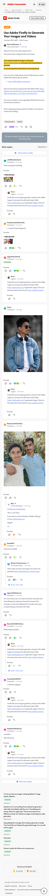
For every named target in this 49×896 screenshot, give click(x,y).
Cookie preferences (10, 889)
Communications (9, 122)
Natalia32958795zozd (14, 729)
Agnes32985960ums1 (14, 593)
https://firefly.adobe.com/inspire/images (27, 571)
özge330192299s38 (13, 257)
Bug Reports (7, 819)
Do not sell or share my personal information (30, 889)
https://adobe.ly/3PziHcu (36, 205)
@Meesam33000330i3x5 (17, 509)
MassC (13, 192)
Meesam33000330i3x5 (14, 424)
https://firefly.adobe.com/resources (19, 81)
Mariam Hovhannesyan (19, 563)
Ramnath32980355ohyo (15, 624)
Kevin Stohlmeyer (13, 44)
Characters (7, 838)
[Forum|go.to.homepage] (16, 4)
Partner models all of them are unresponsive (19, 848)
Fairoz (9, 307)
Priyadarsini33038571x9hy (16, 222)
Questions (39, 10)
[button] (4, 5)
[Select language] (34, 4)
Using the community (11, 886)
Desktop (19, 122)
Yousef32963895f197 (14, 679)
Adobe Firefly (28, 10)
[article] (24, 173)
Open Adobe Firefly (37, 18)
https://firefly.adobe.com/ (16, 203)
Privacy (30, 886)
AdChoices (10, 893)
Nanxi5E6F (10, 543)
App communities (17, 10)
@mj (12, 503)
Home (6, 10)
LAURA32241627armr (14, 160)
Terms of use (22, 886)
